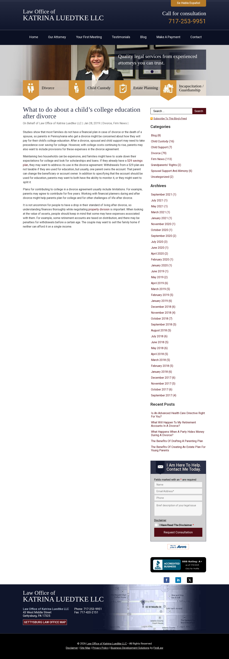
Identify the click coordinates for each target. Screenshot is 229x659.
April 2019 (157, 283)
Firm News (120, 123)
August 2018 (159, 330)
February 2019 (160, 295)
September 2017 (161, 395)
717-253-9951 (187, 21)
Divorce (107, 123)
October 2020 (159, 230)
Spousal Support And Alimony (169, 171)
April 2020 (157, 253)
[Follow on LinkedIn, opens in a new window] (178, 580)
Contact (196, 37)
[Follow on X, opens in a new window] (190, 580)
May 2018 (157, 348)
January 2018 (159, 371)
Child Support (159, 147)
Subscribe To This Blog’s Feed (170, 118)
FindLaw (158, 648)
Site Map (85, 648)
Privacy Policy (100, 648)
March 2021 (158, 212)
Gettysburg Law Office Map (45, 622)
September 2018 (161, 324)
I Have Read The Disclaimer (177, 525)
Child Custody (159, 141)
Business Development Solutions (130, 648)
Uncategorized (160, 176)
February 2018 (160, 366)
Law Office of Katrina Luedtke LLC (60, 123)
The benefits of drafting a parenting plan (177, 441)
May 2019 (157, 277)
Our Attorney (57, 37)
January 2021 (159, 218)
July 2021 (157, 200)
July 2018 (157, 336)
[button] (225, 633)
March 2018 (158, 360)
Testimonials (121, 37)
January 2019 (159, 301)
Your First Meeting (89, 37)
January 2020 (159, 265)
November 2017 (161, 383)
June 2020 (157, 247)
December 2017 (161, 377)
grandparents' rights (164, 165)
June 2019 (157, 271)
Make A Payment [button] (168, 37)
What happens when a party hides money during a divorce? (177, 433)
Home (33, 37)
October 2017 (159, 389)
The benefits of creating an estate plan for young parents (178, 448)
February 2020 (160, 259)
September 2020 (161, 236)
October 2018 (159, 318)
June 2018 (157, 342)
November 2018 (161, 312)
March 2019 (158, 289)
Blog (143, 37)
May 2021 (157, 206)
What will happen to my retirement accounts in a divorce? (173, 424)
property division (98, 209)
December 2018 (161, 306)
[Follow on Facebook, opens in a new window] (166, 580)
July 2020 (157, 241)
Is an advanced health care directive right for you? (178, 414)
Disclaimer (160, 520)
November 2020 (161, 224)
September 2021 (161, 194)
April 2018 (157, 354)
